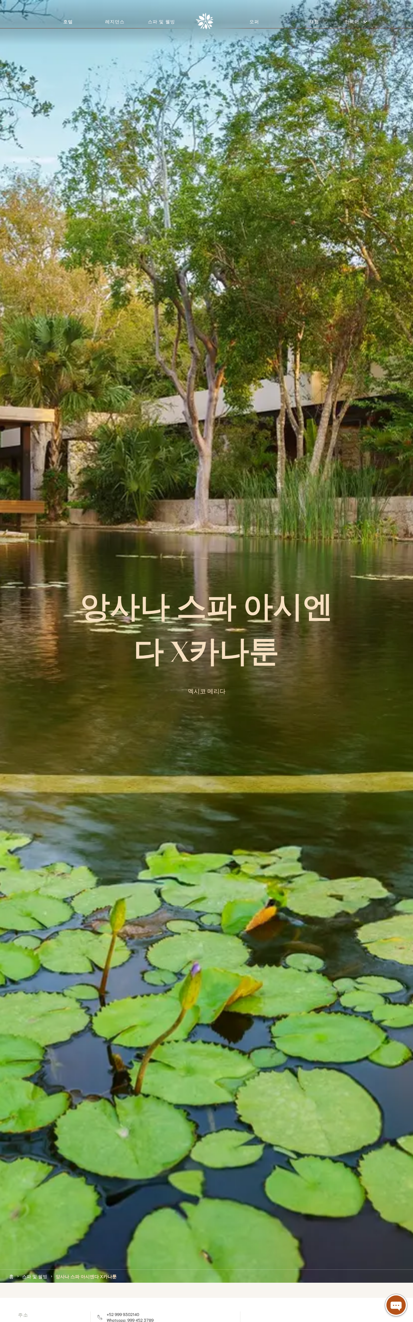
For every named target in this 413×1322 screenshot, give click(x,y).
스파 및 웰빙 (34, 1276)
